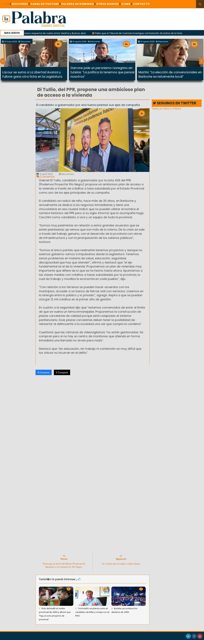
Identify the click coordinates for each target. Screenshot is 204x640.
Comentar (47, 177)
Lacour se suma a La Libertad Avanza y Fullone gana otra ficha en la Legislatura (32, 74)
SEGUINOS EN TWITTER (176, 103)
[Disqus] (92, 420)
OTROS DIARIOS (108, 4)
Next (201, 61)
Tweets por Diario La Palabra (166, 108)
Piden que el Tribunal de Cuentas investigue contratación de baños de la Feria (124, 33)
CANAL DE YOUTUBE (45, 4)
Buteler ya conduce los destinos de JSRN (124, 610)
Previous (2, 61)
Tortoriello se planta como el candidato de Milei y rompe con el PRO (92, 612)
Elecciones (67, 174)
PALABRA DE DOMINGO (78, 4)
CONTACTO (141, 4)
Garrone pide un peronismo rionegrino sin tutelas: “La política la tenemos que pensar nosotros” (102, 72)
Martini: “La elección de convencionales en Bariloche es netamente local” (170, 74)
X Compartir (62, 372)
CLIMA (126, 4)
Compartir (44, 372)
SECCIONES (21, 4)
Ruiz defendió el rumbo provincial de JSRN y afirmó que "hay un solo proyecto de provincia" (55, 614)
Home (6, 4)
